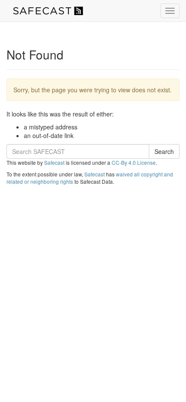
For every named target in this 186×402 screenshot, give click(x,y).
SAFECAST (48, 11)
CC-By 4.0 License (134, 162)
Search (164, 151)
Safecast (54, 162)
